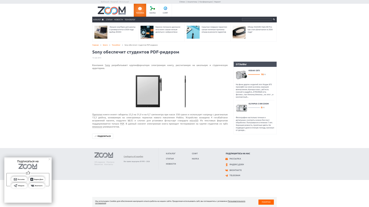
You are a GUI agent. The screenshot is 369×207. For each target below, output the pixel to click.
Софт (165, 13)
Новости (118, 20)
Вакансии (98, 164)
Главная (95, 45)
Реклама (110, 162)
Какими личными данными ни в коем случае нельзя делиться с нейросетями (168, 29)
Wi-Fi (130, 120)
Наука (152, 13)
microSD (194, 120)
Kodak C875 (254, 70)
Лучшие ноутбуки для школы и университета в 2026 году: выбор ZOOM (122, 29)
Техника (140, 13)
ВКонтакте (235, 170)
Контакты (108, 164)
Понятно (266, 202)
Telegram (234, 175)
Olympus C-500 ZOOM (258, 104)
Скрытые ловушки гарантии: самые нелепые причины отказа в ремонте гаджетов (214, 29)
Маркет (217, 2)
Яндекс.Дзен (236, 164)
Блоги (105, 45)
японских (97, 126)
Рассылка (235, 159)
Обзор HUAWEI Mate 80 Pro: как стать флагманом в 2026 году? (260, 29)
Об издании (99, 162)
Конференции (205, 2)
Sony (107, 65)
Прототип (97, 114)
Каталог (97, 20)
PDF (122, 123)
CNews (182, 2)
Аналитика (192, 2)
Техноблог (130, 20)
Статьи (109, 20)
